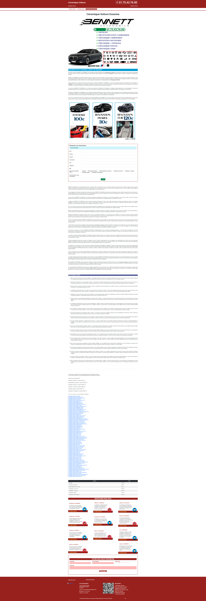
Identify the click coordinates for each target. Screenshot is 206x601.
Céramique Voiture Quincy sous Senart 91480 (77, 449)
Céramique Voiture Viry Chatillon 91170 (76, 410)
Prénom (71, 154)
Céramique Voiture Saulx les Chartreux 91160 (77, 409)
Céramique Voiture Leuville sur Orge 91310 (76, 429)
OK (125, 598)
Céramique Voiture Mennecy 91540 (75, 454)
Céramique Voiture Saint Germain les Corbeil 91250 (78, 419)
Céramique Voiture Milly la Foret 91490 (75, 450)
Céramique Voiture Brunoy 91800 (74, 473)
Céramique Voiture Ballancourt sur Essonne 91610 (78, 462)
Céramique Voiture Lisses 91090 (74, 399)
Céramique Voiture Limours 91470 (75, 448)
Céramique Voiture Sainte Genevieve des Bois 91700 (78, 469)
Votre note (117, 561)
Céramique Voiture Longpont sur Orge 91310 (77, 431)
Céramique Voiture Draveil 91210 (74, 414)
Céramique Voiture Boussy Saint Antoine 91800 (77, 472)
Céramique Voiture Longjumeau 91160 (75, 408)
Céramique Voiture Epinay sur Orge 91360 (76, 436)
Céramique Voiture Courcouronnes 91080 (76, 398)
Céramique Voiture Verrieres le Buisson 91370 (77, 438)
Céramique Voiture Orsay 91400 (74, 441)
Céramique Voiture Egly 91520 (74, 452)
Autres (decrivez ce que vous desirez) (74, 176)
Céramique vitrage (86, 172)
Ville (70, 162)
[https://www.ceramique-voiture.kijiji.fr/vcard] (108, 588)
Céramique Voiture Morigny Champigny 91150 (77, 406)
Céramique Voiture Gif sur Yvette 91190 (76, 412)
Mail (70, 168)
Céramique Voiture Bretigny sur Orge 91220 (77, 415)
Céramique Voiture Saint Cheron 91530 (76, 453)
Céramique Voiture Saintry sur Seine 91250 (76, 420)
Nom (70, 151)
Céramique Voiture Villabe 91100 (74, 401)
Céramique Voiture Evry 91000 (74, 396)
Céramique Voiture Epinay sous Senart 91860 (77, 475)
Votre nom (71, 561)
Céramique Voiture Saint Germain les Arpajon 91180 (78, 411)
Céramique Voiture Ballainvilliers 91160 (75, 407)
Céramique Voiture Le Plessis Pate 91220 (76, 416)
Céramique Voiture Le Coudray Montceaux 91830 (78, 474)
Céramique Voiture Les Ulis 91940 (74, 476)
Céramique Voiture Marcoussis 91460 (75, 447)
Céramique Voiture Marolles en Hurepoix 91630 (77, 465)
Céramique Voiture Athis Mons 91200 (75, 413)
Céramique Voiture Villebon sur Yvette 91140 (77, 404)
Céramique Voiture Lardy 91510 (74, 451)
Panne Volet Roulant (119, 591)
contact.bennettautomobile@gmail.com (89, 589)
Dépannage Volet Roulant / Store (121, 589)
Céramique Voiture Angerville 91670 (75, 467)
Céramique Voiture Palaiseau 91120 (75, 402)
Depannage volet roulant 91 (120, 588)
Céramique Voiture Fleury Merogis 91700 (76, 468)
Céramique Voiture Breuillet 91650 (75, 466)
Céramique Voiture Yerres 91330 (74, 434)
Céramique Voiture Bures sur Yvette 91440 (76, 445)
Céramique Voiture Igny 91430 (74, 444)
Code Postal (71, 159)
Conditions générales (90, 579)
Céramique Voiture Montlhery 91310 (75, 432)
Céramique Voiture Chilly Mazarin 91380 (76, 439)
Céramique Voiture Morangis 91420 (75, 443)
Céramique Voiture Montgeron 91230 (75, 417)
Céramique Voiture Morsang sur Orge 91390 (77, 440)
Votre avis (71, 565)
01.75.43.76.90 (87, 591)
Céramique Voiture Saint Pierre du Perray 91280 (77, 423)
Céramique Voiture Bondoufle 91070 (75, 397)
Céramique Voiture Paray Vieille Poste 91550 (77, 455)
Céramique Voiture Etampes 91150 (75, 405)
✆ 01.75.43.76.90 (126, 2)
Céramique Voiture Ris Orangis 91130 (75, 403)
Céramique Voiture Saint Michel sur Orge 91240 (77, 418)
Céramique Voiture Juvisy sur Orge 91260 (76, 421)
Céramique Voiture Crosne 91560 (74, 456)
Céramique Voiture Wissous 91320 (75, 433)
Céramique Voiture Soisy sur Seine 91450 (76, 446)
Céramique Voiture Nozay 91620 (74, 464)
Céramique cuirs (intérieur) (97, 172)
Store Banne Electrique (119, 585)
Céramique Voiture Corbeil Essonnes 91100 (76, 400)
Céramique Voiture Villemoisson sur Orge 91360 (77, 437)
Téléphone (71, 165)
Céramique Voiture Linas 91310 (74, 430)
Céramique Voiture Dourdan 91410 (75, 442)
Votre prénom (95, 561)
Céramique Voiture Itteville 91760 (74, 471)
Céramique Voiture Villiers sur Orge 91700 (76, 470)
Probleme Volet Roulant (120, 592)
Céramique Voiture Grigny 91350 (74, 435)
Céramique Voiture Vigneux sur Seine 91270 (76, 422)
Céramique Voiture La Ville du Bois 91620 (76, 463)
